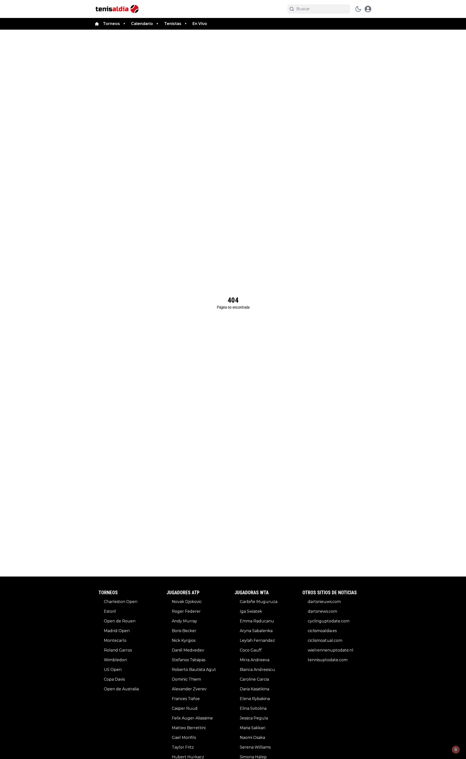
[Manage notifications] (456, 749)
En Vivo (199, 23)
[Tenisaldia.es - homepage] (117, 9)
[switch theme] (358, 9)
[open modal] (368, 9)
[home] (97, 24)
